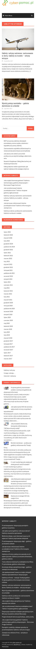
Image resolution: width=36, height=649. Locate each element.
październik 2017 (9, 347)
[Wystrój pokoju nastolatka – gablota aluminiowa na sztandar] (18, 89)
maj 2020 (7, 323)
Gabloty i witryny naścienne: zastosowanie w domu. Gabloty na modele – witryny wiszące (17, 55)
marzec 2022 (8, 258)
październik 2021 (9, 273)
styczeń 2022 (8, 264)
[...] (30, 71)
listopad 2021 (8, 270)
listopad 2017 (8, 344)
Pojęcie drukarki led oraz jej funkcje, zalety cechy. (18, 617)
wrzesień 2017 (8, 350)
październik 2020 (9, 308)
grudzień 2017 (8, 341)
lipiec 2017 (7, 353)
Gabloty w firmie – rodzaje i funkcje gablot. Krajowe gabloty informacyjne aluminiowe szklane (16, 580)
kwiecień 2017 (8, 356)
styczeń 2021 (8, 300)
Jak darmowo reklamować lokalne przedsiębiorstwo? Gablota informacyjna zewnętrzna (17, 205)
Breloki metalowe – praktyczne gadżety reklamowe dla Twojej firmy (17, 445)
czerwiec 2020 (8, 320)
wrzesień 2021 (8, 276)
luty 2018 (7, 335)
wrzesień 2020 (8, 311)
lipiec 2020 (7, 317)
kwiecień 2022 (8, 255)
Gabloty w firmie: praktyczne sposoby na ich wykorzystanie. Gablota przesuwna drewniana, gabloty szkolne (17, 556)
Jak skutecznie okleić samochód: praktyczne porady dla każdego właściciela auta (17, 156)
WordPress (17, 644)
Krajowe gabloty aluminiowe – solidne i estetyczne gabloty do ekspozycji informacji (17, 390)
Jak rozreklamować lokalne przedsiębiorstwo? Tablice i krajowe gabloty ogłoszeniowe (15, 190)
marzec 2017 (8, 359)
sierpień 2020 (8, 314)
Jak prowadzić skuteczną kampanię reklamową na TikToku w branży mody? (15, 426)
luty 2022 (7, 261)
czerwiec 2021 (8, 285)
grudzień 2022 (8, 250)
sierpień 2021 (8, 279)
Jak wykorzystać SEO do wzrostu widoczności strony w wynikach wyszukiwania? (18, 409)
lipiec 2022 (7, 253)
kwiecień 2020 (8, 326)
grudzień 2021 (8, 267)
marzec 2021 (8, 294)
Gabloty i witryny (9, 370)
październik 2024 (9, 247)
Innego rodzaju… (9, 373)
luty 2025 (7, 241)
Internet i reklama (10, 376)
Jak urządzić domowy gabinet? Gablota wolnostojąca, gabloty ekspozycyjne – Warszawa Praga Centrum (16, 182)
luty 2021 (7, 297)
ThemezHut (5, 646)
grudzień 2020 (8, 303)
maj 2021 (7, 288)
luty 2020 (7, 332)
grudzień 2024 (8, 244)
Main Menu (8, 15)
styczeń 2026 (8, 238)
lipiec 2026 (7, 232)
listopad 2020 (8, 306)
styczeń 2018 (8, 338)
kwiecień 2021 (8, 291)
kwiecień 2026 (8, 235)
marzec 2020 (8, 329)
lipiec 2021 (7, 282)
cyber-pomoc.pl (16, 642)
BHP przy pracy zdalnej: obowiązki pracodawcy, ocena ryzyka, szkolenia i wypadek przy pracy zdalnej (16, 143)
